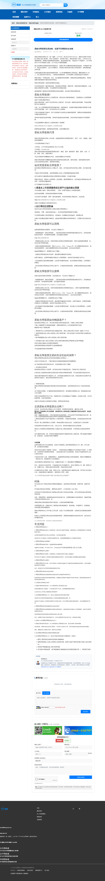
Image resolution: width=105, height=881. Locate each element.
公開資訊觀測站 (21, 870)
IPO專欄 (81, 12)
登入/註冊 (46, 693)
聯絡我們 (39, 816)
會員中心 (27, 17)
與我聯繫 (16, 17)
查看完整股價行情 (64, 39)
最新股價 (13, 32)
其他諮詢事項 (38, 764)
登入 (37, 17)
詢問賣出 (67, 740)
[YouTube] (79, 808)
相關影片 (13, 45)
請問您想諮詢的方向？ (63, 737)
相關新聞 (13, 39)
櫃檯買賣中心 (38, 870)
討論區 (70, 12)
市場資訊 (36, 12)
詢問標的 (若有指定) (40, 758)
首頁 (14, 12)
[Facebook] (73, 808)
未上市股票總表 (41, 813)
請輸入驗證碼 (45, 707)
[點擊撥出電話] (78, 730)
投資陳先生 (38, 51)
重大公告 (14, 42)
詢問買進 (59, 740)
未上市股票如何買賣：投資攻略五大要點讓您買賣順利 (48, 520)
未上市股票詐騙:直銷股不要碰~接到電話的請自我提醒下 (52, 475)
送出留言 (85, 711)
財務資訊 (14, 49)
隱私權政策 (19, 873)
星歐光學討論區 (34, 23)
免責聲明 (39, 819)
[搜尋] (66, 5)
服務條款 (25, 873)
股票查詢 (59, 12)
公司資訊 (47, 12)
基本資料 (13, 35)
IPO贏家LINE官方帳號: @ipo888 (8, 842)
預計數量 (66, 751)
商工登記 (47, 870)
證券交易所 (30, 870)
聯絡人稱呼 (38, 744)
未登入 (43, 693)
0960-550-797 (3, 833)
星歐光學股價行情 (21, 23)
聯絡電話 (66, 744)
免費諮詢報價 (80, 777)
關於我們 (39, 811)
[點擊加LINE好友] (48, 730)
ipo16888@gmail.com (5, 827)
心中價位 (37, 751)
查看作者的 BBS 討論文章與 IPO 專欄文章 (51, 666)
